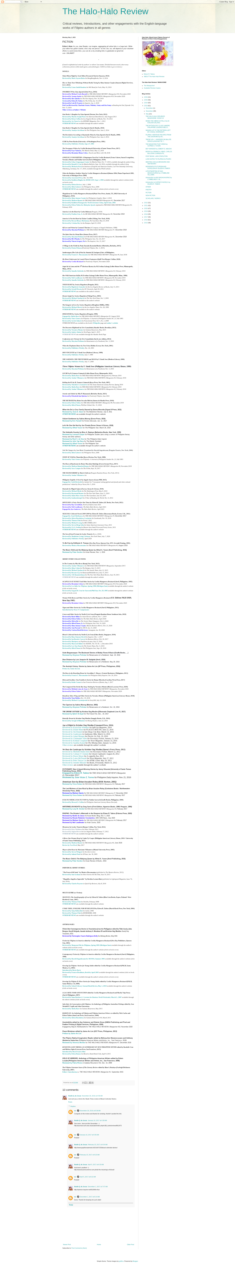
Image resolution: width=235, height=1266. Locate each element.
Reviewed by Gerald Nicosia (72, 289)
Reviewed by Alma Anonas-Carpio (74, 198)
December (149, 108)
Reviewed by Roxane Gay (71, 573)
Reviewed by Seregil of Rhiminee (73, 721)
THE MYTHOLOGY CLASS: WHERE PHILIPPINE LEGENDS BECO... (158, 126)
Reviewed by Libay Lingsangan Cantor (75, 162)
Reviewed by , (72, 178)
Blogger (135, 1261)
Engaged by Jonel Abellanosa (72, 516)
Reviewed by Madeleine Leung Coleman (76, 536)
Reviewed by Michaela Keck (72, 166)
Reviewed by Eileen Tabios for (78, 205)
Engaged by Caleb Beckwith (72, 482)
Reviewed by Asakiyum (71, 734)
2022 (146, 203)
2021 (146, 205)
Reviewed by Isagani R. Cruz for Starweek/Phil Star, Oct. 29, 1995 (85, 591)
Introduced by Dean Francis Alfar (74, 1052)
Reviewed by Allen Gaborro (72, 187)
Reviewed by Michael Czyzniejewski (74, 700)
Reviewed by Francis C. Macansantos (75, 255)
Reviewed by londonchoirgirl (72, 498)
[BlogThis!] (85, 1082)
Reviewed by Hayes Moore (73, 756)
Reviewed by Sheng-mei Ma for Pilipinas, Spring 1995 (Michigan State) (86, 945)
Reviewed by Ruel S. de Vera (73, 439)
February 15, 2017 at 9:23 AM (90, 1155)
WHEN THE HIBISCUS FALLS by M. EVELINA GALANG (158, 122)
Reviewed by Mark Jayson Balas (73, 78)
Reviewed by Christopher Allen (74, 738)
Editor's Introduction (69, 1072)
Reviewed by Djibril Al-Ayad (72, 714)
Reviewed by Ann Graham (71, 874)
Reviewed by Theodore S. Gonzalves (74, 385)
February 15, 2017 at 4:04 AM (97, 1144)
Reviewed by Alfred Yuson (71, 405)
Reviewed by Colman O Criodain (75, 754)
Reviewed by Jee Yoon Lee (71, 121)
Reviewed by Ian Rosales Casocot (73, 639)
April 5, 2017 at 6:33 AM (96, 1164)
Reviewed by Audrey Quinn (71, 332)
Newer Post (67, 1244)
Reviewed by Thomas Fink (71, 520)
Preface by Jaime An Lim (71, 669)
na (75, 1111)
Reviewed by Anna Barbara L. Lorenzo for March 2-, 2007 (92, 997)
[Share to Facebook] (90, 1082)
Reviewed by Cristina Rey (71, 223)
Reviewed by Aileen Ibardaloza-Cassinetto (76, 518)
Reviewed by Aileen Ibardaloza (73, 1018)
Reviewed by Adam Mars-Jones (73, 496)
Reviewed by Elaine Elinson (72, 248)
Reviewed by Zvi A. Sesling (71, 527)
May (147, 114)
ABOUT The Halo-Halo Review (154, 76)
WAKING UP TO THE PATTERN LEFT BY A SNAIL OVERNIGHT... (158, 131)
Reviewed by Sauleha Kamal (73, 743)
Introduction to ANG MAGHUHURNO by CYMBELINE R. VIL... (159, 178)
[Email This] (83, 1082)
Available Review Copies (152, 88)
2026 (146, 97)
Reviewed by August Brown (71, 831)
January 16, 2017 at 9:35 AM (89, 1135)
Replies (73, 1106)
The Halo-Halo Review (105, 11)
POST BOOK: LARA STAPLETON (157, 156)
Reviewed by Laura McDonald (74, 758)
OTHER (148, 187)
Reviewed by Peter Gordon (72, 552)
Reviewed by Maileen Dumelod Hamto (75, 466)
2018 (146, 214)
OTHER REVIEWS (69, 123)
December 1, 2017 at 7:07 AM (98, 1186)
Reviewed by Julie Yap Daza (73, 441)
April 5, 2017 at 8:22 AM (88, 1177)
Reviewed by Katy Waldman (72, 829)
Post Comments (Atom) (79, 1248)
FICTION (148, 193)
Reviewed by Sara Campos (71, 468)
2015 (146, 223)
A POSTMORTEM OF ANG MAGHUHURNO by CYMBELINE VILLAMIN (157, 173)
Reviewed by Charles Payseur (72, 883)
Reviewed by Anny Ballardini (72, 911)
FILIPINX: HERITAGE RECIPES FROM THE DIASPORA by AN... (158, 135)
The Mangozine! (149, 85)
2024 (146, 103)
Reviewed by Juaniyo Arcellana (73, 130)
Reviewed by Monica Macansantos (74, 545)
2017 (146, 217)
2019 (146, 211)
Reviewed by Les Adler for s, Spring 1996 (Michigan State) (85, 586)
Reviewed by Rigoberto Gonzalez (73, 287)
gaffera (121, 1261)
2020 (146, 208)
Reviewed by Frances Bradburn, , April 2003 (80, 972)
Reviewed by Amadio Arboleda (73, 271)
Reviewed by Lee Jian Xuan (72, 646)
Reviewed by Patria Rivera (72, 1063)
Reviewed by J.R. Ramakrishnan (73, 575)
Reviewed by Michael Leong (72, 523)
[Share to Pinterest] (92, 1082)
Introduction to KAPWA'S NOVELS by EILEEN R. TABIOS (158, 183)
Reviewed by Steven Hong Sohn (73, 525)
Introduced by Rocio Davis (71, 970)
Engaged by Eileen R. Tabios (75, 773)
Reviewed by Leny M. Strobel (73, 809)
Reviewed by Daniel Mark (72, 730)
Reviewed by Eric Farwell (72, 421)
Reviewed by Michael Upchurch (73, 298)
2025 (146, 100)
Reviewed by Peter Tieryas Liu (74, 760)
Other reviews (67, 745)
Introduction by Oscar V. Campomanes (75, 610)
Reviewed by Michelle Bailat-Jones (76, 752)
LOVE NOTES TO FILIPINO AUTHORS (158, 159)
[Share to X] (88, 1082)
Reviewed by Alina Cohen (71, 568)
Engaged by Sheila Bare (70, 316)
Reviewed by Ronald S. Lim (71, 164)
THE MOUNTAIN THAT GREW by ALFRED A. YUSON (157, 145)
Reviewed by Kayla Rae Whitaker (75, 727)
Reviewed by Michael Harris (72, 307)
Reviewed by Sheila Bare (71, 375)
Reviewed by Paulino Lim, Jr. (72, 214)
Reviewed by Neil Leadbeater (72, 278)
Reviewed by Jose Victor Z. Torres (78, 777)
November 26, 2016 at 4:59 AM (92, 1096)
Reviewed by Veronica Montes (72, 330)
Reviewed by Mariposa (70, 641)
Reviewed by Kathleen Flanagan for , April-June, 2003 (89, 203)
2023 (146, 106)
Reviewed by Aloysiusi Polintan (73, 237)
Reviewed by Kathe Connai (71, 682)
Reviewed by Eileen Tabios (71, 403)
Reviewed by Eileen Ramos (71, 1054)
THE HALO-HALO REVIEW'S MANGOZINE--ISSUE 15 (155, 117)
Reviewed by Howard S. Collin (72, 802)
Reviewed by (72, 184)
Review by (69, 845)
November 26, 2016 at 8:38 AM (90, 1111)
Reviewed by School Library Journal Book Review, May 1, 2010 (84, 986)
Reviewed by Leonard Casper (73, 434)
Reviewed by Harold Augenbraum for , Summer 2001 (83, 959)
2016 (146, 220)
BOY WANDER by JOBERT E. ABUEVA (159, 149)
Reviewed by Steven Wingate (72, 852)
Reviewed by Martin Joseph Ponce (74, 117)
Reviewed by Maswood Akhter (72, 644)
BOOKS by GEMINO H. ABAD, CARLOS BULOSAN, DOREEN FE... (159, 152)
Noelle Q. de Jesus (74, 1096)
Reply (70, 1102)
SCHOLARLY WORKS (153, 198)
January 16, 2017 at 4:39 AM (97, 1120)
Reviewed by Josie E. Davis (72, 412)
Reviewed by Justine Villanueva (73, 378)
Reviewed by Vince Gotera (71, 318)
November (149, 111)
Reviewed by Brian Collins (71, 119)
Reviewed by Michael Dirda (72, 491)
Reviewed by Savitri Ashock (72, 321)
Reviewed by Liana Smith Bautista (74, 87)
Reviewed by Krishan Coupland (74, 741)
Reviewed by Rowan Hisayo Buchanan (75, 221)
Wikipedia (96, 323)
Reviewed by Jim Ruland (72, 732)
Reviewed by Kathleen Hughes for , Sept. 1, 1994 (83, 180)
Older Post (130, 1244)
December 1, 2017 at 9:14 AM (90, 1197)
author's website (112, 323)
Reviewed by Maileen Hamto (72, 200)
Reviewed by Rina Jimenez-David (74, 637)
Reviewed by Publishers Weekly (73, 348)
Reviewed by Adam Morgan (73, 736)
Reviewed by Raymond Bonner (73, 493)
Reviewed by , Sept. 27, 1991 (78, 144)
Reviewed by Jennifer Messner (74, 763)
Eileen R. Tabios (149, 74)
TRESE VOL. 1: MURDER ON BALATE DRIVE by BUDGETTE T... (158, 140)
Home (99, 1244)
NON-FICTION (150, 195)
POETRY (149, 190)
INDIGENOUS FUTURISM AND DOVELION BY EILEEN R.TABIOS (158, 167)
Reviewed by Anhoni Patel (71, 854)
